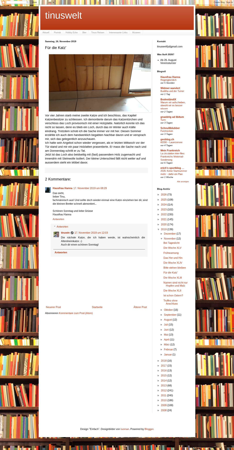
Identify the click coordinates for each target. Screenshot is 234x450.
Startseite (97, 307)
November (170, 238)
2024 (164, 204)
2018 (164, 360)
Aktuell (46, 32)
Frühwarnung (171, 253)
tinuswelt (63, 15)
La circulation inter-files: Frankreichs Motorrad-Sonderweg (172, 156)
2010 (164, 400)
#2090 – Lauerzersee (171, 142)
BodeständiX (168, 99)
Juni (166, 329)
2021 (164, 219)
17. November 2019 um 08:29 (90, 188)
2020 (164, 224)
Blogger (149, 429)
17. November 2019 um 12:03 (91, 232)
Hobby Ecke (72, 32)
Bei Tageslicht (171, 243)
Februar (169, 349)
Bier (84, 32)
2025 (164, 199)
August (168, 319)
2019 (164, 229)
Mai (166, 334)
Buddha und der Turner (172, 91)
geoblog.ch (167, 139)
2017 (164, 365)
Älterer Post (140, 307)
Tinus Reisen (97, 32)
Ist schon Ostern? (173, 295)
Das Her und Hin (172, 257)
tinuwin (65, 232)
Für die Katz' (170, 272)
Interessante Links (118, 32)
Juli (166, 324)
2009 (164, 405)
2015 (164, 375)
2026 (164, 194)
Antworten (58, 219)
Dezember (170, 233)
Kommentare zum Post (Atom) (76, 313)
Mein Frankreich (170, 150)
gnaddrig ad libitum (172, 117)
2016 (164, 370)
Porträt (57, 32)
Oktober (169, 309)
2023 (164, 209)
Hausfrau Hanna (62, 188)
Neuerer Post (53, 307)
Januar (168, 354)
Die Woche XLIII (172, 277)
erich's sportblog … (172, 168)
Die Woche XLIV (172, 262)
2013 (164, 385)
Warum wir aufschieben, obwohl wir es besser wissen (172, 105)
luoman (125, 429)
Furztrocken (166, 131)
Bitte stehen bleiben (174, 267)
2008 (164, 410)
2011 (164, 395)
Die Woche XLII (172, 290)
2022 (164, 214)
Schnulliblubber (170, 128)
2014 (164, 380)
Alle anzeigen (183, 181)
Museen (136, 32)
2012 (164, 390)
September (170, 314)
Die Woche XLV (172, 247)
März (167, 344)
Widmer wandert (170, 88)
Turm (163, 119)
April (167, 339)
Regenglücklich (168, 80)
